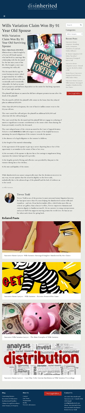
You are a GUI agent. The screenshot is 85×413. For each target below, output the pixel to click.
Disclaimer (77, 407)
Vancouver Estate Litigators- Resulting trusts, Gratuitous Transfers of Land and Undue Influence (73, 46)
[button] (74, 93)
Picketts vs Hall (7, 132)
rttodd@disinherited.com (72, 403)
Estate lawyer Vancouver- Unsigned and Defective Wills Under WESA (74, 75)
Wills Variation (8, 187)
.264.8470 (73, 405)
